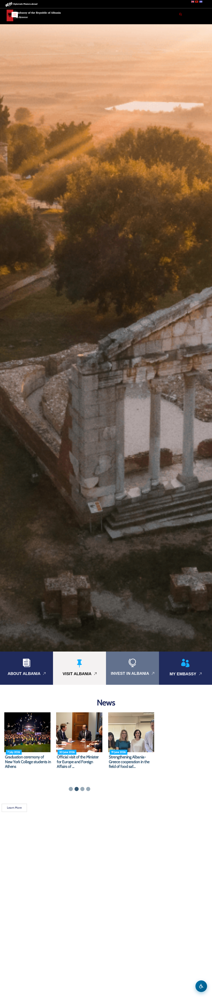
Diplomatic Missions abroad (25, 4)
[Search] (180, 14)
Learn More (14, 807)
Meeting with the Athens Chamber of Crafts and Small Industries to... (132, 762)
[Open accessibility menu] (201, 986)
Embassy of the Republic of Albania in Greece (38, 15)
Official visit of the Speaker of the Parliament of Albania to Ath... (80, 762)
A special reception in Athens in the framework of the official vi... (27, 762)
